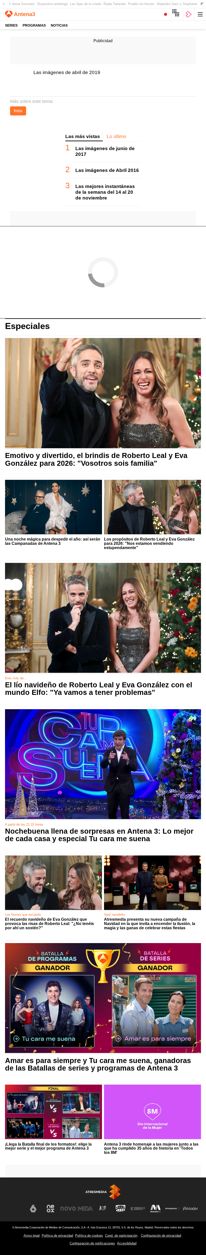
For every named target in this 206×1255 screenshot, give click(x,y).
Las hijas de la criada (85, 4)
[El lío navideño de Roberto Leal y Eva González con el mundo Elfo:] (103, 618)
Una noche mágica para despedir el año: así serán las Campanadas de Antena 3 (52, 541)
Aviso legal (32, 1235)
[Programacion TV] (177, 14)
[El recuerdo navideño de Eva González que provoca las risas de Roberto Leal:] (53, 882)
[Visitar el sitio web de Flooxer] (190, 1208)
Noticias (59, 25)
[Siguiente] (202, 4)
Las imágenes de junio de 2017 (105, 151)
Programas (34, 25)
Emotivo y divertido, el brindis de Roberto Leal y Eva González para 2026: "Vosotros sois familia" (96, 459)
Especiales (27, 326)
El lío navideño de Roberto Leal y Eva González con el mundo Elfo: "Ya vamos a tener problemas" (98, 688)
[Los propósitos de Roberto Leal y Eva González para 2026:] (152, 507)
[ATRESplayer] (188, 14)
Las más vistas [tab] (82, 136)
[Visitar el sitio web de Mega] (85, 1208)
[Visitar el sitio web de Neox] (50, 1208)
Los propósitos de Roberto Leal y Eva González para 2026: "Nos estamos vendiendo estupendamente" (149, 543)
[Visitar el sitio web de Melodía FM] (155, 1208)
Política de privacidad (57, 1235)
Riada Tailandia (115, 4)
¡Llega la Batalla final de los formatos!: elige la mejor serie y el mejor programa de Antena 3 (48, 1146)
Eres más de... (16, 678)
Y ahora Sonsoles (22, 4)
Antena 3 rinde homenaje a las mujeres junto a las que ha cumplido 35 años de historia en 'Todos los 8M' (151, 1148)
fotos (18, 111)
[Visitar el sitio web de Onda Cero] (120, 1208)
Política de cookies (89, 1235)
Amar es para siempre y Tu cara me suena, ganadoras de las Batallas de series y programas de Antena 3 (98, 1064)
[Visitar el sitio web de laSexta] (33, 1208)
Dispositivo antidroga (52, 4)
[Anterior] (4, 4)
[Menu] (200, 14)
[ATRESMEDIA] (103, 1191)
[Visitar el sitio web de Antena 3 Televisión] (15, 1210)
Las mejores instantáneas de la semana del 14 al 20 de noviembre (105, 192)
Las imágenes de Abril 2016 (107, 170)
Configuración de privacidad (161, 1235)
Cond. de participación (121, 1235)
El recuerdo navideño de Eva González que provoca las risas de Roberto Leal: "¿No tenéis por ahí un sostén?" (49, 923)
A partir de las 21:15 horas (24, 824)
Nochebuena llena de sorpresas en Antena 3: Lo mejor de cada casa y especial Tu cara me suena (99, 834)
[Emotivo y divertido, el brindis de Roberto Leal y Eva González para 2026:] (103, 393)
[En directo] (165, 14)
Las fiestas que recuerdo (23, 914)
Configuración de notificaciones (92, 1243)
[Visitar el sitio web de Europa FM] (137, 1208)
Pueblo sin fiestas (141, 4)
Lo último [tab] (116, 136)
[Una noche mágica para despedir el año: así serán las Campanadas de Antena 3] (53, 507)
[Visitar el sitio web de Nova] (68, 1208)
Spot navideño (114, 914)
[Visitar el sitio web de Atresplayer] (172, 1208)
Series (11, 25)
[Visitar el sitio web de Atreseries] (103, 1208)
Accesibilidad (126, 1243)
